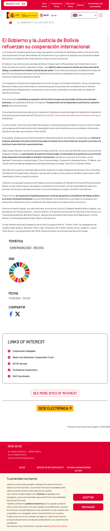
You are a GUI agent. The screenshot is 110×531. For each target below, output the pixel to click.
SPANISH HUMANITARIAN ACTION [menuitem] (79, 469)
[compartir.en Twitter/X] (17, 314)
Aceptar (88, 497)
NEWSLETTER (13, 3)
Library (80, 5)
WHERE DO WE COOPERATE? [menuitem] (50, 467)
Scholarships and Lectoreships (95, 4)
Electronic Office (70, 4)
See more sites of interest (55, 393)
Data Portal (44, 4)
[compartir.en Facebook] (11, 314)
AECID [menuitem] (22, 467)
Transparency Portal (56, 4)
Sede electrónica (53, 408)
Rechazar (88, 507)
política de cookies (58, 526)
